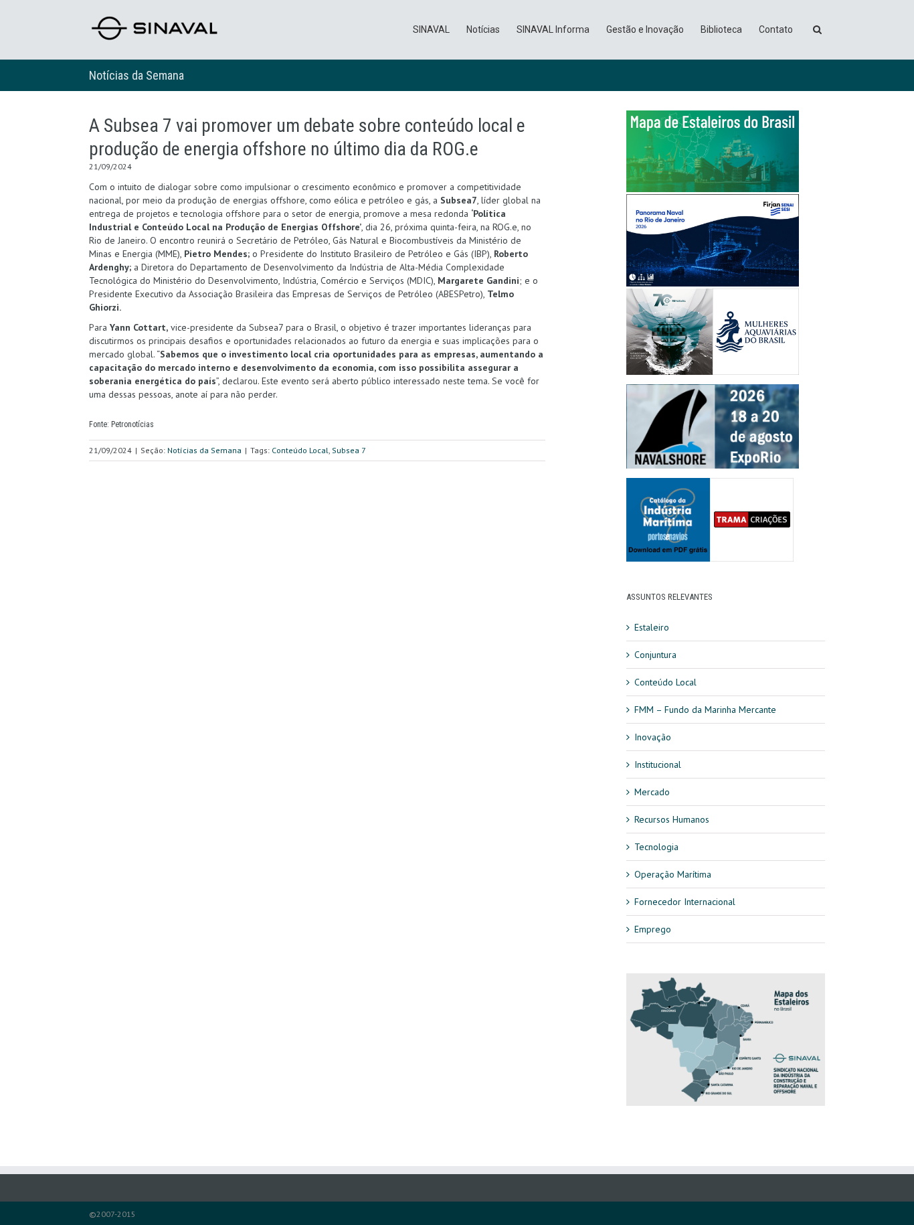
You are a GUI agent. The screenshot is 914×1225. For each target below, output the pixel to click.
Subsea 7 (349, 450)
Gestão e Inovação (645, 29)
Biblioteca (721, 29)
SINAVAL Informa (553, 29)
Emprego (652, 929)
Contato (776, 29)
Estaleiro (651, 627)
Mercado (652, 792)
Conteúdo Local (300, 450)
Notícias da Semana (136, 75)
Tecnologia (656, 847)
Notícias (483, 29)
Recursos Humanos (671, 819)
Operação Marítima (672, 874)
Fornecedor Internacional (684, 902)
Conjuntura (655, 655)
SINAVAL (431, 29)
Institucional (657, 764)
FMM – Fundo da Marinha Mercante (705, 710)
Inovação (652, 737)
